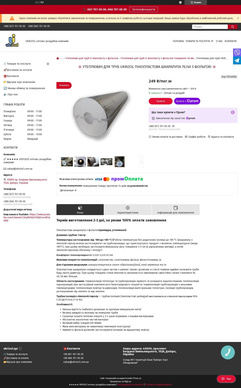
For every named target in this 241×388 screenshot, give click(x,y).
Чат (229, 378)
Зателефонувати (143, 9)
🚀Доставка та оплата (18, 69)
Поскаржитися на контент (130, 384)
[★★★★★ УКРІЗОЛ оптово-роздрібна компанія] (12, 41)
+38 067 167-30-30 (73, 354)
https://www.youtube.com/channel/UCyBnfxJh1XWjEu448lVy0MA (27, 217)
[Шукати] (232, 27)
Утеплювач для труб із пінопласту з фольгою (92, 58)
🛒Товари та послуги (17, 63)
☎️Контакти (11, 76)
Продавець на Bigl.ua (120, 381)
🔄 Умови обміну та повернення (24, 88)
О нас (219, 41)
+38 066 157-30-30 (73, 358)
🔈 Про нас (11, 94)
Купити (160, 101)
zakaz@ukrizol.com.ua (19, 168)
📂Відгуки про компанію (19, 82)
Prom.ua (137, 378)
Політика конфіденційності (158, 384)
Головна (178, 41)
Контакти (231, 41)
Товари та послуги (198, 41)
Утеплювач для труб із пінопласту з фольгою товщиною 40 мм (157, 58)
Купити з (181, 101)
